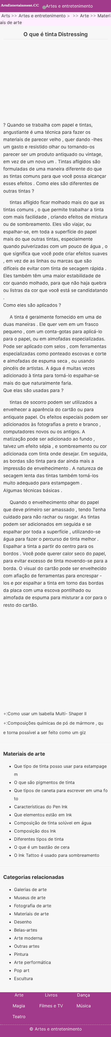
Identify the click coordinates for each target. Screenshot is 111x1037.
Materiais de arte (31, 913)
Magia (19, 1005)
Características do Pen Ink (41, 806)
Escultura (23, 978)
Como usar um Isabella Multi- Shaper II (48, 713)
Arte (84, 15)
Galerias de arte (30, 889)
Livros (51, 995)
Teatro (19, 1016)
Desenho (23, 922)
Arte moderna (28, 938)
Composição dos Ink (35, 831)
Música (84, 1005)
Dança (83, 995)
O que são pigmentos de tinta (45, 782)
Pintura (21, 954)
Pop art (21, 970)
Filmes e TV (51, 1005)
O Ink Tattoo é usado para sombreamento (57, 855)
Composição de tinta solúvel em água (53, 822)
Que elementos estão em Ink (43, 814)
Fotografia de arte (32, 905)
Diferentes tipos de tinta (39, 839)
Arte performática (32, 962)
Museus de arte (30, 897)
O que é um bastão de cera (42, 847)
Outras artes (26, 946)
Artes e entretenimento (69, 6)
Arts (5, 15)
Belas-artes (25, 930)
